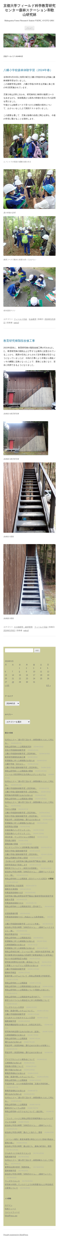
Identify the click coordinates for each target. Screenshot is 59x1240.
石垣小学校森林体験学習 (15, 750)
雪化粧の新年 (10, 840)
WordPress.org (11, 1216)
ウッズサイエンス (12, 1181)
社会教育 (32, 319)
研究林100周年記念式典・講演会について (22, 962)
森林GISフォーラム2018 (15, 1108)
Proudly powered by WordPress (15, 1235)
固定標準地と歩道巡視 (14, 886)
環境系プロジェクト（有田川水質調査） (21, 868)
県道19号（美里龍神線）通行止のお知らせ (22, 820)
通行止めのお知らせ (13, 1042)
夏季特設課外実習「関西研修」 (18, 1167)
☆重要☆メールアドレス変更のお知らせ (21, 965)
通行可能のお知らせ (13, 1070)
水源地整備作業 (11, 913)
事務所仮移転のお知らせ (15, 1091)
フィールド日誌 (20, 319)
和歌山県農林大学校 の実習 (16, 858)
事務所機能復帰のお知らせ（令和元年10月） (23, 1025)
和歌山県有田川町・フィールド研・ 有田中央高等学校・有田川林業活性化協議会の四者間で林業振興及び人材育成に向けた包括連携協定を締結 (29, 955)
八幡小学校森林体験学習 (15, 969)
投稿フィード (10, 1209)
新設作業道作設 (11, 934)
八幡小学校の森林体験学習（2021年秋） (22, 854)
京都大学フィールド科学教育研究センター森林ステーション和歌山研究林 (29, 10)
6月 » (48, 685)
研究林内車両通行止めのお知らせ (19, 795)
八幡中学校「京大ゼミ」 (15, 764)
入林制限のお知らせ (13, 1063)
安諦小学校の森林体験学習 (16, 851)
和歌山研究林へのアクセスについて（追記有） (24, 1111)
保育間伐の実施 (11, 826)
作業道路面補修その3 (14, 892)
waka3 (16, 323)
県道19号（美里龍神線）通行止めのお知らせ (23, 1052)
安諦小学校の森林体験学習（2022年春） (22, 816)
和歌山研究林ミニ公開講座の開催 (19, 771)
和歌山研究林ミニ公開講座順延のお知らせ (22, 986)
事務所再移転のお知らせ (15, 1073)
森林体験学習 (10, 1170)
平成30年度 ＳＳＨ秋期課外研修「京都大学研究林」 (27, 1084)
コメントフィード (12, 1212)
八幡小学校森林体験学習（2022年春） (21, 813)
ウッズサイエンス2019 (14, 1007)
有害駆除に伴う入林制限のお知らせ (20, 760)
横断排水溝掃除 (11, 889)
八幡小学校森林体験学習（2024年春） (28, 70)
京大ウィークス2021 (37, 879)
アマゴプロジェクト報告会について (20, 1059)
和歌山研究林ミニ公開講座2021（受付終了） (23, 906)
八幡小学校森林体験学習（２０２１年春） (22, 924)
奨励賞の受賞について (14, 1066)
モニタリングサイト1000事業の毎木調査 (22, 847)
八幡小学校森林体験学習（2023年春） (21, 788)
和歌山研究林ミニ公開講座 (16, 983)
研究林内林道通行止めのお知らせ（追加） (22, 1031)
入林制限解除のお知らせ (15, 945)
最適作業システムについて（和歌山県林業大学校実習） (28, 976)
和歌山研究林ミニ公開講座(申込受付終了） (23, 997)
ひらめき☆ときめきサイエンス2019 (20, 1018)
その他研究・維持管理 (23, 627)
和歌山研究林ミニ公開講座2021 (18, 938)
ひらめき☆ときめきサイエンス (18, 1153)
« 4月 (7, 685)
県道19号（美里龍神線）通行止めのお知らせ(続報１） (27, 1045)
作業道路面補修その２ (14, 903)
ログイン (8, 1205)
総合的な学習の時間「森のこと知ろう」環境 (23, 1132)
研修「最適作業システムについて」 (20, 1011)
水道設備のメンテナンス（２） (18, 830)
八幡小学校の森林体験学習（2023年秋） (22, 767)
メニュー (29, 28)
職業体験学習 (10, 1021)
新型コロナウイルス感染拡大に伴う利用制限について (27, 1000)
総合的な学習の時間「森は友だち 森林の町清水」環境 (28, 1146)
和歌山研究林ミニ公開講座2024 (18, 747)
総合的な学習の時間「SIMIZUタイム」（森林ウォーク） (28, 1125)
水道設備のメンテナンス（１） (18, 833)
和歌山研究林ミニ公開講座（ (17, 879)
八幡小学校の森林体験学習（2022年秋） (22, 792)
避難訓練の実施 (11, 844)
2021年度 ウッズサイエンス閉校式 (20, 837)
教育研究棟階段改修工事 (19, 340)
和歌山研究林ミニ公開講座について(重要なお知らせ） (27, 990)
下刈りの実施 (10, 809)
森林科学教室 (10, 972)
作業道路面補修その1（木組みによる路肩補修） (25, 917)
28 (13, 682)
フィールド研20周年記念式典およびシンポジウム (25, 774)
